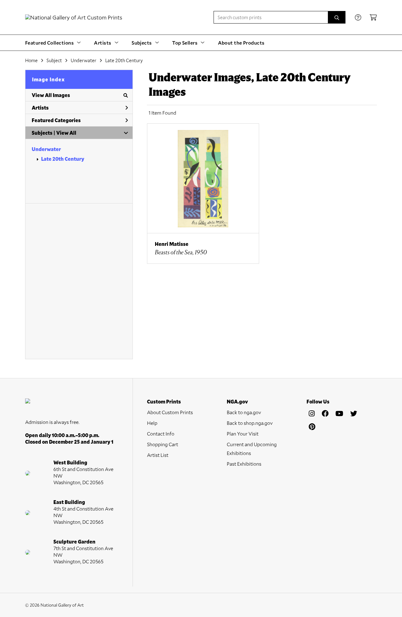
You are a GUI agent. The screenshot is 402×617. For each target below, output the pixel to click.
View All (66, 132)
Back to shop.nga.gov (250, 422)
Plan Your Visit (242, 433)
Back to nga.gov (244, 412)
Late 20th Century (62, 158)
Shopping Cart (162, 444)
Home (31, 60)
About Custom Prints (170, 412)
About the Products (241, 42)
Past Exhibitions (244, 463)
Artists (40, 107)
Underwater (46, 149)
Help (152, 422)
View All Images (51, 95)
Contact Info (160, 433)
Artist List (157, 455)
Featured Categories (56, 120)
